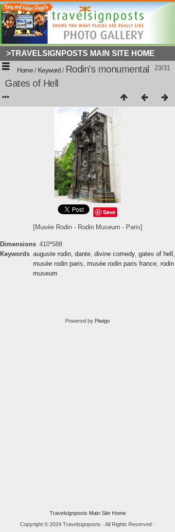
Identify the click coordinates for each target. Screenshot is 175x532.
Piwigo (102, 321)
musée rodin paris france (122, 263)
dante (82, 253)
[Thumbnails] (124, 98)
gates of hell (156, 253)
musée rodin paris (58, 263)
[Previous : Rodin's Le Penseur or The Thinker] (144, 98)
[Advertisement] (87, 417)
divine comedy (114, 253)
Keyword (49, 70)
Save (109, 212)
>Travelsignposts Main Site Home (80, 53)
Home (25, 70)
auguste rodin (52, 253)
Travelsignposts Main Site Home (88, 513)
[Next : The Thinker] (165, 98)
